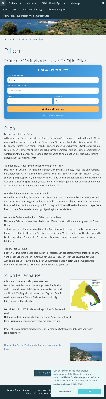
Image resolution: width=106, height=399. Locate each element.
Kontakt (42, 390)
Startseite (21, 39)
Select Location (15, 75)
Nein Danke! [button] (65, 391)
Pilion (40, 39)
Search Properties (54, 109)
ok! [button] (89, 391)
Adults (10, 96)
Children (58, 96)
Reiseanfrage (13, 390)
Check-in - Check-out (17, 86)
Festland (32, 39)
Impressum (29, 390)
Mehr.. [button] (81, 384)
